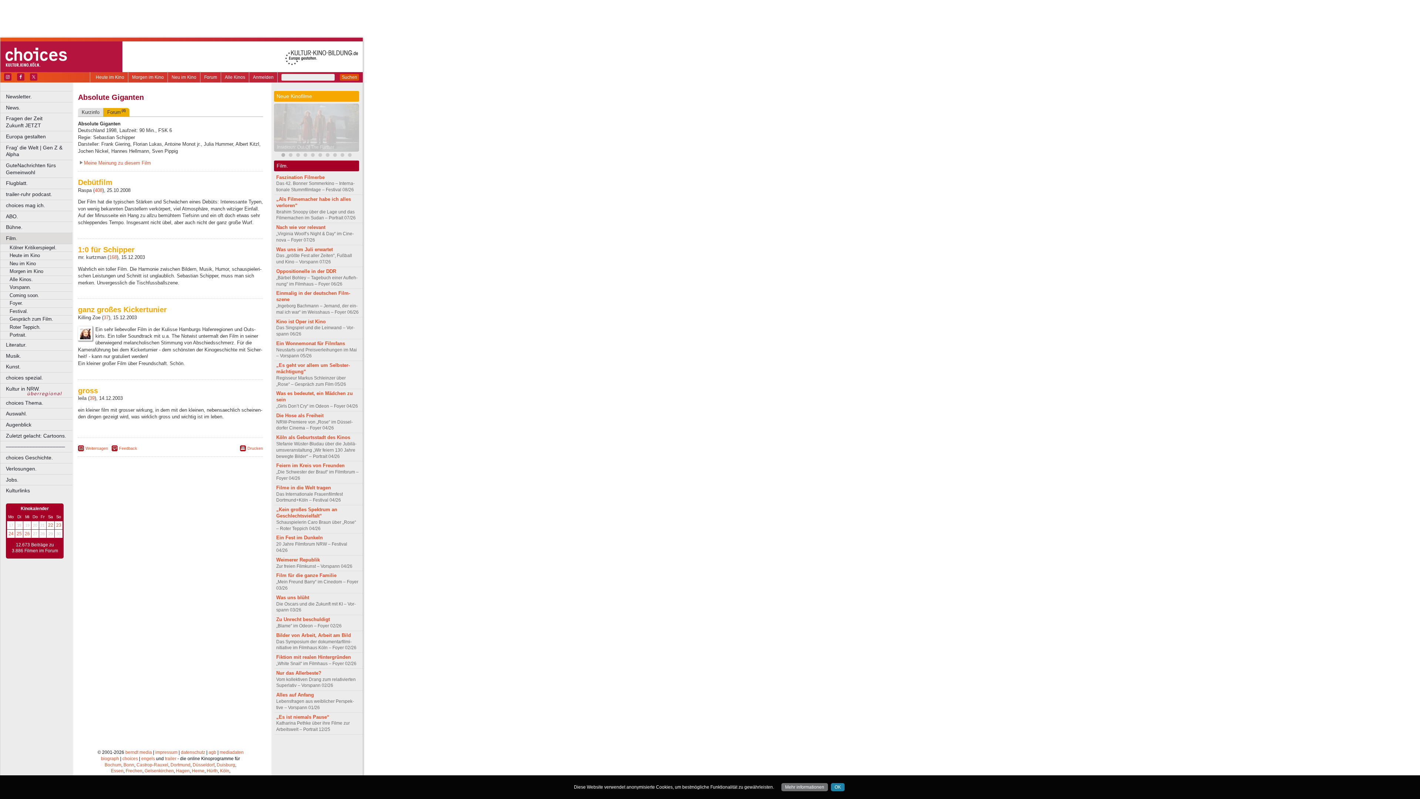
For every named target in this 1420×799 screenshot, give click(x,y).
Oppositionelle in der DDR (306, 271)
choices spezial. (24, 378)
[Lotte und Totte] (342, 156)
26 (27, 533)
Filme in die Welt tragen (303, 487)
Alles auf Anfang (295, 695)
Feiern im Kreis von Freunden (310, 465)
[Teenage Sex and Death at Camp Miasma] (313, 156)
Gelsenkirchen (159, 770)
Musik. (13, 356)
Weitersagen (96, 448)
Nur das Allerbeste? (298, 673)
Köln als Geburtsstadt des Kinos (313, 437)
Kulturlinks (18, 490)
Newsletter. (19, 97)
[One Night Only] (335, 156)
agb (212, 752)
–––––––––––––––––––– (35, 446)
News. (13, 108)
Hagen (183, 770)
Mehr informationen (804, 787)
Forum (210, 77)
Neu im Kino (184, 77)
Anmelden (263, 77)
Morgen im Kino (148, 77)
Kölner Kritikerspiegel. (33, 247)
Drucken (255, 448)
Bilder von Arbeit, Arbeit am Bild (313, 635)
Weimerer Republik (298, 560)
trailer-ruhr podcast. (29, 194)
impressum (166, 752)
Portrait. (18, 335)
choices (130, 758)
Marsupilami (289, 147)
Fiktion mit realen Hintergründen (313, 657)
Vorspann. (20, 287)
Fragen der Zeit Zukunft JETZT (40, 121)
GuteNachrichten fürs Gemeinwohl (31, 168)
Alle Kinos (235, 77)
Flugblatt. (17, 183)
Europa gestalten (26, 136)
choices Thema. (24, 403)
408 (98, 190)
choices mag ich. (25, 205)
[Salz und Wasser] (350, 156)
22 (50, 525)
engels (148, 758)
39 (92, 398)
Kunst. (13, 367)
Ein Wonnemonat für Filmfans (310, 343)
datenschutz (193, 752)
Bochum (113, 765)
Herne (198, 770)
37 (106, 317)
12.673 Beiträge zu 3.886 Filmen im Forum (35, 547)
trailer (170, 758)
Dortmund (180, 765)
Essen (117, 770)
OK (838, 787)
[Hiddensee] (327, 156)
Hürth (212, 770)
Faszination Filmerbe (300, 177)
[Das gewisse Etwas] (320, 156)
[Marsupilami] (290, 156)
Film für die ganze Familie (306, 575)
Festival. (19, 311)
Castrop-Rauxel (152, 765)
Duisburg (226, 765)
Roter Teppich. (25, 327)
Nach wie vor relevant (300, 227)
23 (58, 525)
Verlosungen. (21, 469)
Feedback (128, 448)
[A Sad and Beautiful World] (305, 156)
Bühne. (14, 227)
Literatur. (16, 345)
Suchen (349, 77)
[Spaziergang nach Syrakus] (298, 156)
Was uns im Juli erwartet (304, 249)
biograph (110, 758)
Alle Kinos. (21, 279)
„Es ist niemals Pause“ (302, 717)
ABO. (12, 216)
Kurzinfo (90, 112)
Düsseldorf (203, 765)
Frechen (134, 770)
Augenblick (18, 425)
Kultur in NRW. (23, 389)
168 (113, 257)
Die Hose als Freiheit (300, 415)
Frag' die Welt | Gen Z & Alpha (34, 151)
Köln (224, 770)
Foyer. (16, 303)
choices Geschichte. (29, 458)
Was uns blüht (292, 597)
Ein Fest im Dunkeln (299, 537)
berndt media (138, 752)
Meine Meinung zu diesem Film (117, 163)
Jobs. (12, 480)
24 (11, 533)
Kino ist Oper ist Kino (301, 321)
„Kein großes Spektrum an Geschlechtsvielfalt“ (306, 513)
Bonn (129, 765)
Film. (11, 238)
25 (19, 533)
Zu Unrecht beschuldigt (303, 619)
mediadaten (232, 752)
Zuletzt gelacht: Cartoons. (36, 436)
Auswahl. (16, 414)
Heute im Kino (110, 77)
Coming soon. (24, 295)
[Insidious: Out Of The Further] (283, 156)
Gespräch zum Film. (31, 319)
